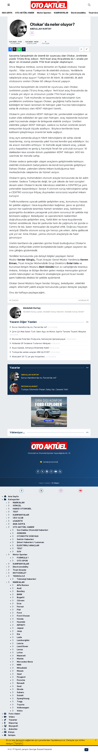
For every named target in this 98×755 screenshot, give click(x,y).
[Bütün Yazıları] (87, 322)
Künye (11, 732)
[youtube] (80, 491)
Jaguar (20, 628)
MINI (18, 665)
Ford (19, 613)
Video (11, 717)
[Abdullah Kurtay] (18, 28)
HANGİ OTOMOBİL (21, 509)
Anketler (13, 729)
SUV (18, 552)
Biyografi (13, 726)
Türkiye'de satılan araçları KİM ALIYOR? (31, 352)
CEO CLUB (17, 518)
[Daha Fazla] (24, 49)
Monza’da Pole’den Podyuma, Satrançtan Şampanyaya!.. (39, 339)
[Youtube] (56, 472)
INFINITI (20, 625)
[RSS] (60, 472)
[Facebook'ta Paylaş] (10, 49)
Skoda (19, 689)
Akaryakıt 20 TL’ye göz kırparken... (29, 357)
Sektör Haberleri (25, 539)
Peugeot (21, 677)
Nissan (19, 671)
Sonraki (82, 300)
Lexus (19, 650)
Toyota (20, 705)
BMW (19, 594)
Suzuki (19, 695)
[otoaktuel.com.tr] (49, 5)
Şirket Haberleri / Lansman (30, 542)
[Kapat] (96, 740)
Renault (20, 683)
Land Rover (22, 646)
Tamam (18, 744)
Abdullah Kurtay (40, 29)
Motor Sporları (44, 13)
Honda (19, 619)
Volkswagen (22, 708)
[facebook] (21, 491)
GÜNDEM (21, 533)
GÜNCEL (16, 506)
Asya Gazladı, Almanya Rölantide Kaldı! (31, 348)
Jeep (19, 631)
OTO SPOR (22, 561)
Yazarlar (12, 720)
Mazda (19, 659)
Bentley (20, 591)
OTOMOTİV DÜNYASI (27, 536)
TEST (15, 512)
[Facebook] (38, 472)
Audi (18, 588)
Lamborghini (22, 640)
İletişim (11, 735)
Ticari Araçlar (19, 570)
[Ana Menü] (9, 5)
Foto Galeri (14, 714)
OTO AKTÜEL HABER (24, 13)
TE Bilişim (55, 483)
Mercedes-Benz (24, 662)
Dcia (18, 604)
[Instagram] (32, 33)
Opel (19, 674)
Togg (19, 701)
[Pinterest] (47, 472)
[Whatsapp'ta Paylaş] (19, 49)
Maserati (21, 656)
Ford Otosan (23, 616)
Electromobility (78, 13)
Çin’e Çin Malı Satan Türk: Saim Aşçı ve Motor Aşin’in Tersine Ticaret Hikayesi (49, 332)
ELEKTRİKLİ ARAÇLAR (27, 545)
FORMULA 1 (22, 558)
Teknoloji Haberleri (26, 579)
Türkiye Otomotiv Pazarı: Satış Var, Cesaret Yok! (44, 389)
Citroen (20, 601)
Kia (18, 634)
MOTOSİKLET (19, 573)
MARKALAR (18, 503)
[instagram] (61, 491)
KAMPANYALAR (61, 13)
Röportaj (12, 723)
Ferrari (20, 607)
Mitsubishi (21, 668)
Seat (19, 686)
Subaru (20, 692)
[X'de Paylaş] (14, 49)
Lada (19, 637)
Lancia (19, 643)
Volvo (19, 711)
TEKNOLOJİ (18, 576)
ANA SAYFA (7, 13)
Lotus (19, 653)
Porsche (20, 680)
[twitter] (41, 491)
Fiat (18, 610)
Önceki (14, 300)
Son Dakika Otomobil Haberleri (32, 530)
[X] (42, 472)
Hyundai (20, 622)
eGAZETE (17, 521)
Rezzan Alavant (29, 386)
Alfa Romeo (22, 585)
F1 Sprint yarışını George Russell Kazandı (32, 749)
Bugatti (20, 597)
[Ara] (89, 4)
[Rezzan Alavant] (14, 388)
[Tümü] (87, 368)
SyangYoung (22, 698)
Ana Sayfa (13, 496)
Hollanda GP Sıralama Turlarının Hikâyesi (31, 343)
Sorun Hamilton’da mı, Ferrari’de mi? (30, 327)
